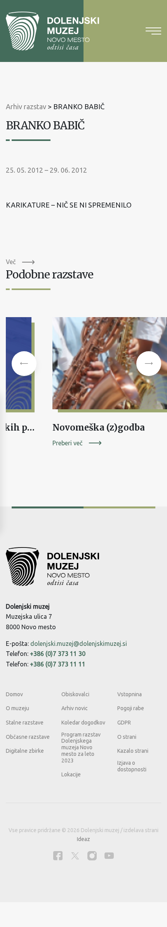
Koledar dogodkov (83, 722)
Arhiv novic (74, 708)
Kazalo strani (132, 751)
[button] (24, 363)
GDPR (124, 722)
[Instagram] (92, 855)
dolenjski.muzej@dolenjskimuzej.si (78, 643)
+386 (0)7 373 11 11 (57, 664)
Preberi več (67, 442)
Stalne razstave (24, 722)
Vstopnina (129, 694)
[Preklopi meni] (153, 31)
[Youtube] (109, 855)
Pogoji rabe (130, 708)
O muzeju (17, 708)
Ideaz (83, 839)
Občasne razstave (28, 737)
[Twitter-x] (75, 855)
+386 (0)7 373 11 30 (57, 653)
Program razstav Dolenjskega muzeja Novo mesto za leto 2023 (81, 747)
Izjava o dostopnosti (131, 766)
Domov (14, 694)
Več (11, 261)
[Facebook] (58, 855)
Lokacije (71, 774)
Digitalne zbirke (25, 751)
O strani (126, 737)
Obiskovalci (75, 694)
